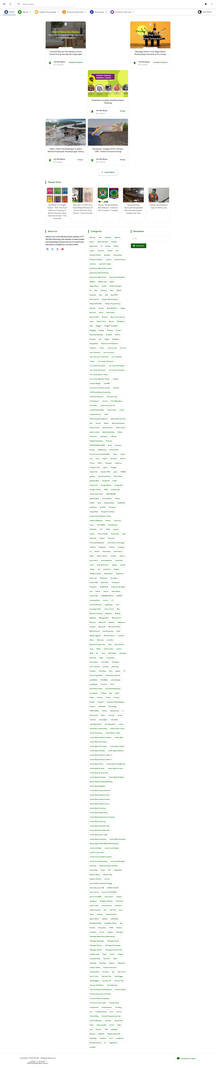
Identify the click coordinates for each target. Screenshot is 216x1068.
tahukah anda (94, 954)
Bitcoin (111, 321)
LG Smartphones (96, 605)
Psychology (112, 706)
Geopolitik (105, 481)
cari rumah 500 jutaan (116, 366)
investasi (121, 547)
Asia (96, 290)
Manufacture (116, 618)
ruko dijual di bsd (95, 724)
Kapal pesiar (108, 574)
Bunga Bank (94, 343)
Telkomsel (121, 963)
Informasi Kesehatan (97, 543)
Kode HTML (94, 582)
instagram (102, 547)
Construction (111, 410)
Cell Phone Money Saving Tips (100, 392)
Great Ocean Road (96, 494)
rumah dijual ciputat (117, 746)
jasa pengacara (106, 560)
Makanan (108, 613)
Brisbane (109, 335)
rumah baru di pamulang (98, 728)
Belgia (123, 308)
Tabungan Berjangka (97, 941)
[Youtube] (62, 249)
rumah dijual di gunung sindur (100, 790)
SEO (109, 870)
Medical (111, 622)
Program (101, 702)
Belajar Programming (112, 304)
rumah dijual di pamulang (98, 812)
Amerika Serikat (95, 255)
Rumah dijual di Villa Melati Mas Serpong (104, 843)
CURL (106, 414)
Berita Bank (110, 312)
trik (91, 1012)
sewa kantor (108, 897)
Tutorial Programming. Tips (111, 1016)
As (90, 290)
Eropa (123, 454)
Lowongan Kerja (95, 609)
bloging (101, 330)
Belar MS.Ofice (112, 308)
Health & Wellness (96, 520)
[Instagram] (57, 249)
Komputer (93, 587)
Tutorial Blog (94, 1016)
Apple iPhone (94, 286)
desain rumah (94, 432)
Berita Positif (94, 317)
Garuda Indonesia (104, 476)
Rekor (103, 715)
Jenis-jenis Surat (102, 565)
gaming (92, 476)
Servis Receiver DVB (97, 888)
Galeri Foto (94, 472)
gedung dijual (94, 481)
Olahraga (122, 653)
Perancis (104, 684)
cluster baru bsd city (107, 405)
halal (99, 503)
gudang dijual (94, 498)
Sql (121, 923)
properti (92, 706)
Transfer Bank (114, 1003)
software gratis (95, 910)
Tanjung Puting (95, 958)
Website (101, 1034)
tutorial (118, 1012)
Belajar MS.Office (96, 304)
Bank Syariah (94, 299)
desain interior (107, 427)
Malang (117, 613)
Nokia (98, 649)
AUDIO (118, 290)
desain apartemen (118, 423)
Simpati (119, 897)
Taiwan (112, 954)
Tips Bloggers (94, 981)
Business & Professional (109, 343)
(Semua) (93, 237)
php (110, 693)
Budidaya (115, 339)
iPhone (97, 551)
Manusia (93, 622)
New (110, 644)
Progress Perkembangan (115, 702)
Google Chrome (95, 489)
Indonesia (93, 538)
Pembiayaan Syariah (113, 675)
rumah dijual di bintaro (116, 751)
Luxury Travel (109, 609)
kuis (91, 591)
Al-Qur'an (101, 251)
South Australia (111, 914)
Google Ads (118, 485)
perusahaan (94, 693)
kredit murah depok (118, 587)
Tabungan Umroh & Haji (113, 950)
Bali (106, 295)
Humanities (115, 534)
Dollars (120, 432)
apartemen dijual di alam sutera (101, 268)
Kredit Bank (104, 587)
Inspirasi (93, 547)
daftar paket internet (118, 419)
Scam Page (94, 870)
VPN (106, 1029)
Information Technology (116, 543)
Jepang (114, 565)
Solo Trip (113, 910)
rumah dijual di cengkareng (115, 764)
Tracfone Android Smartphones (101, 989)
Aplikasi (92, 282)
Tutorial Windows (96, 1020)
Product (117, 697)
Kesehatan (104, 578)
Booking (110, 330)
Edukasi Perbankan (96, 441)
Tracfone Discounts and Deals (100, 994)
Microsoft (101, 627)
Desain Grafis (94, 427)
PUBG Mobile (94, 711)
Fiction (92, 463)
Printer (108, 697)
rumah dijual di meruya (98, 808)
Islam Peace (118, 551)
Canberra (93, 348)
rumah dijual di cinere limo (99, 773)
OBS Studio (112, 653)
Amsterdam (118, 255)
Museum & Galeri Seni (97, 644)
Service (107, 879)
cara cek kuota (95, 352)
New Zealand (119, 644)
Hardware (112, 507)
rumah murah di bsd (97, 852)
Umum (111, 1025)
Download (93, 436)
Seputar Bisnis (95, 874)
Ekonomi (109, 441)
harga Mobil (94, 512)
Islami (92, 556)
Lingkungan (109, 605)
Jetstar (92, 569)
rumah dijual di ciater (97, 768)
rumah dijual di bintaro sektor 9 (101, 759)
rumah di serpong (96, 733)
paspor (118, 671)
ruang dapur (103, 720)
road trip (93, 720)
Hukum (92, 534)
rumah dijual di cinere (115, 768)
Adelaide (108, 237)
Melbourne (121, 622)
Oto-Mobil (105, 662)
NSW (91, 653)
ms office (110, 640)
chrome (105, 401)
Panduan (93, 671)
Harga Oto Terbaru (107, 512)
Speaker (105, 919)
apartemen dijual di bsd (98, 277)
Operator (93, 658)
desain (106, 423)
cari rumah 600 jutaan (98, 370)
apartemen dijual (105, 264)
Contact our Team (186, 1058)
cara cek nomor (108, 352)
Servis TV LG (94, 892)
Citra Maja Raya (116, 401)
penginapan (94, 684)
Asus (111, 290)
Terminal (105, 972)
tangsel (120, 954)
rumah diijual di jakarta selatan (100, 737)
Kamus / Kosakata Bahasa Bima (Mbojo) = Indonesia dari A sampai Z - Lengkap (108, 207)
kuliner (98, 591)
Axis (100, 295)
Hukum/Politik (103, 534)
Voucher (99, 1029)
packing (105, 667)
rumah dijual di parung (97, 821)
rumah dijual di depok (116, 777)
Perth (112, 684)
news (91, 649)
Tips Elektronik (112, 985)
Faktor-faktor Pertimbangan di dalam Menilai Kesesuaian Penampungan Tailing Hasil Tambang (66, 151)
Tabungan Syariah (96, 950)
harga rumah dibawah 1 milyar (100, 516)
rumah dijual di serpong (98, 839)
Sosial (92, 914)
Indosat (102, 538)
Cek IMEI (107, 383)
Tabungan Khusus (96, 945)
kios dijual (114, 578)
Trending (118, 1007)
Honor (92, 525)
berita (101, 312)
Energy (122, 111)
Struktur (119, 928)
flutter (100, 463)
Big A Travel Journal (117, 317)
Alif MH (36, 1058)
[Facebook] (47, 249)
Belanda (92, 308)
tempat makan (95, 967)
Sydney (110, 932)
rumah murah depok (111, 848)
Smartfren (119, 901)
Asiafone (104, 290)
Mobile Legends (95, 636)
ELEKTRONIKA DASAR (97, 445)
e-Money (113, 436)
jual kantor (107, 569)
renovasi (111, 715)
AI (101, 246)
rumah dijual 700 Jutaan (98, 746)
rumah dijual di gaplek (97, 786)
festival (123, 458)
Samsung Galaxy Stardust (108, 866)
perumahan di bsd (96, 689)
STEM (111, 928)
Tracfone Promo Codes (98, 1003)
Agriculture (94, 246)
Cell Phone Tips (111, 397)
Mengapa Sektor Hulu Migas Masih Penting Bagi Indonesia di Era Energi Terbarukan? (150, 54)
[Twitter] (52, 249)
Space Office (94, 919)
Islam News (107, 551)
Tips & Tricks (94, 976)
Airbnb (116, 246)
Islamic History (102, 556)
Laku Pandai (94, 596)
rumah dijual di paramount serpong (102, 817)
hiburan (108, 520)
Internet (112, 547)
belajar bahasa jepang (110, 299)
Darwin (98, 423)
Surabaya (93, 932)
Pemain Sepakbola (96, 675)
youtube (93, 1047)
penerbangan (115, 680)
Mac (118, 609)
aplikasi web (102, 282)
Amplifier (107, 255)
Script (103, 870)
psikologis (101, 706)
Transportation (107, 1007)
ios (91, 551)
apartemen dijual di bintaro (99, 273)
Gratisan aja (115, 489)
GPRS (106, 489)
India (124, 534)
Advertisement (102, 242)
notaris (118, 649)
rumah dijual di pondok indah (100, 830)
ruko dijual (114, 720)
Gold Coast (94, 485)
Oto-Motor (116, 662)
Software (118, 905)
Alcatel (110, 251)
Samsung (93, 866)
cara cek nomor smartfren (99, 357)
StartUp (92, 928)
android (108, 259)
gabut (105, 467)
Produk (92, 702)
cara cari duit (112, 348)
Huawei (115, 529)
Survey (102, 932)
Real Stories (94, 715)
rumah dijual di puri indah (98, 835)
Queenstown (114, 711)
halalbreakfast (109, 503)
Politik (92, 697)
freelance (118, 463)
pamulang (115, 667)
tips (113, 972)
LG (112, 600)
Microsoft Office (114, 627)
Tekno (115, 958)
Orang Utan (110, 658)
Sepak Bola (118, 870)
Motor (92, 640)
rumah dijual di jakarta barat (100, 795)
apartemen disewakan (117, 277)
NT (97, 653)
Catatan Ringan (95, 383)
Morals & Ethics (109, 636)
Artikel (104, 286)
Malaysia (93, 618)
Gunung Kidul (107, 498)
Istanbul (113, 556)
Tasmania (106, 958)
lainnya (105, 591)
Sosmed (99, 914)
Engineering (102, 450)
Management (104, 618)
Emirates (118, 445)
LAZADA (119, 596)
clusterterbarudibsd (97, 410)
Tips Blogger (118, 976)
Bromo (117, 335)
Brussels (93, 339)
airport (92, 251)
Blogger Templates (111, 326)
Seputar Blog (107, 874)
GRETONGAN (111, 494)
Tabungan (119, 932)
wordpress (119, 1038)
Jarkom (122, 556)
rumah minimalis (95, 848)
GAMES (123, 472)
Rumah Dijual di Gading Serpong (101, 782)
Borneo (118, 330)
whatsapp (93, 1038)
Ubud (91, 1025)
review (120, 715)
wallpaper (114, 1029)
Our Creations (95, 667)
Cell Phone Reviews (96, 397)
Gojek (114, 481)
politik (117, 693)
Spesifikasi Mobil (95, 923)
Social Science (107, 905)
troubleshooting (100, 1012)
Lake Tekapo (116, 591)
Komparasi (116, 582)
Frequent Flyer (95, 467)
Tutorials (108, 1020)
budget (106, 339)
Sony (120, 910)
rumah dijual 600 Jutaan (98, 742)
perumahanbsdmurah (113, 689)
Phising (103, 693)
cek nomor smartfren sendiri (100, 388)
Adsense (117, 237)
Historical (117, 520)
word (111, 1038)
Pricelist (100, 697)
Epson (115, 454)
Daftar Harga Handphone (99, 419)
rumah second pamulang (98, 861)
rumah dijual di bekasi (97, 751)
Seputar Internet (95, 879)
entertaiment (114, 450)
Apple (112, 282)
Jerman (123, 565)
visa (91, 1029)
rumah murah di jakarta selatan (101, 857)
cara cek (123, 348)
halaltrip (103, 507)
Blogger (98, 326)
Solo (105, 910)
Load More (109, 172)
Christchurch (94, 401)
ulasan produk (101, 1025)
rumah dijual (118, 737)
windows (103, 1038)
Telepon (111, 963)
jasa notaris (94, 560)
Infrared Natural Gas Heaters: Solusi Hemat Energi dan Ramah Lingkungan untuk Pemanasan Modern (65, 54)
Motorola (100, 640)
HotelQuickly (113, 525)
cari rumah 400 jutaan (98, 366)
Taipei (104, 954)
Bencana (93, 312)
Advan (92, 242)
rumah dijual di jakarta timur (100, 804)
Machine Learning (96, 613)
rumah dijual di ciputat (98, 777)
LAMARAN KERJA (107, 596)
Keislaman (119, 574)
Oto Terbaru (94, 662)
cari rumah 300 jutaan (106, 361)
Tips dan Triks (119, 981)
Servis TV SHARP (95, 897)
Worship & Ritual (95, 1043)
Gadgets (113, 467)
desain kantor (121, 427)
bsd (100, 339)
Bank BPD (114, 295)
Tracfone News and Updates (100, 998)
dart (91, 423)
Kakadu (116, 569)
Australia (93, 295)
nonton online (108, 649)
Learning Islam (95, 600)
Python (104, 711)
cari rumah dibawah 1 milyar (100, 379)
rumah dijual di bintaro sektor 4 (101, 755)
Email (110, 445)
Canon (102, 348)
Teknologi (102, 963)
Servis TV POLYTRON (109, 892)
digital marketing (108, 432)
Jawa (92, 565)
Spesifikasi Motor (110, 923)
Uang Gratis (118, 1020)
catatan (115, 379)
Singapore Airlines (106, 901)
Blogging (93, 330)
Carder (92, 361)
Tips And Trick (106, 976)
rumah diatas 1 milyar (112, 733)
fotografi (108, 463)
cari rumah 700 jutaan (116, 370)
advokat (114, 242)
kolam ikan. (105, 582)
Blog (91, 326)
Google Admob (106, 485)
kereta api (93, 578)
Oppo (101, 658)
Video (119, 1025)
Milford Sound (95, 631)
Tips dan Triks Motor (97, 985)
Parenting (102, 671)
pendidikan (93, 680)
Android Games (119, 259)
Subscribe (140, 246)
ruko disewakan (110, 724)
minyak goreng (108, 631)
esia (91, 458)
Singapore (93, 901)
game (115, 472)
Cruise (121, 410)
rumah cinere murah (117, 728)
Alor (117, 251)
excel (97, 458)
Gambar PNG (105, 472)
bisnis (92, 321)
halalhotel (93, 507)
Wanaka (92, 1034)
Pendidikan (104, 680)
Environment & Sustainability (100, 454)
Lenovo (105, 600)
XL (105, 1043)
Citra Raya (93, 405)
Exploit (104, 458)
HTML (108, 529)
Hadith (92, 503)
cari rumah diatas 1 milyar (99, 374)
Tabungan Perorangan (113, 945)
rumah (121, 724)
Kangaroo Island (95, 574)
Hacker (117, 498)
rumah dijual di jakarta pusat (100, 799)
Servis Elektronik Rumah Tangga (101, 883)
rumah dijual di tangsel (117, 839)
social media (94, 905)
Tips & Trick (122, 972)
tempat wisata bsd (109, 967)
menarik (92, 627)
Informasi (111, 538)
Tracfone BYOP (120, 989)
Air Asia (108, 246)
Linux (117, 605)
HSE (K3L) (93, 529)
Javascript (119, 560)
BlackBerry (121, 321)
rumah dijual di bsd (96, 764)
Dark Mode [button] (207, 12)
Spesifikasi (114, 919)
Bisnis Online (101, 321)
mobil (118, 631)
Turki (111, 1012)
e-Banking (103, 436)
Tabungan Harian (113, 941)
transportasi (94, 1007)
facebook (113, 458)
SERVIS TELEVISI (112, 888)
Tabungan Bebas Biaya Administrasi (102, 936)
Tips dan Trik (106, 981)
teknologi (93, 963)
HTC (101, 529)
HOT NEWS (101, 525)
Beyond (104, 317)
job (99, 569)
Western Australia (113, 1034)
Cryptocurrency (95, 414)
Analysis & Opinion (76, 62)
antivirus (93, 264)
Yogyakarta (113, 1043)
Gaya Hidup (118, 476)
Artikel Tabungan (116, 286)
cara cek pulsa (117, 357)
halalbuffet (121, 503)
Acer (100, 237)
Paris (110, 671)
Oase (103, 653)
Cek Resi (116, 388)
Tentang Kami (94, 972)
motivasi (121, 636)
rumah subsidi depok (117, 861)
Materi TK (102, 622)
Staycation (102, 928)
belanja (101, 308)
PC (125, 671)
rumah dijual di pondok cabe (99, 826)
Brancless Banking (96, 335)
